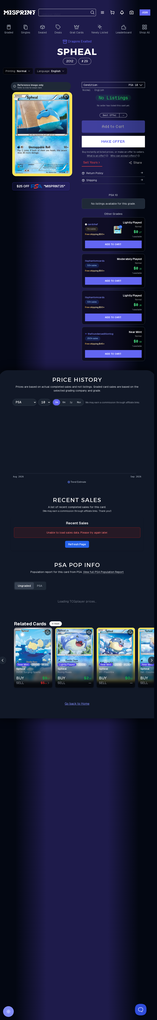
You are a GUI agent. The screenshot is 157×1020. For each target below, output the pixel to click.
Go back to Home (77, 703)
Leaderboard (124, 32)
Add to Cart (113, 126)
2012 (69, 61)
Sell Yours (90, 162)
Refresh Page (77, 544)
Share (137, 162)
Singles (25, 32)
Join (145, 12)
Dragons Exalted (80, 41)
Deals (58, 32)
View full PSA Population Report (103, 571)
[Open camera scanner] (131, 12)
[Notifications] (122, 12)
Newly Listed (100, 32)
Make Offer (113, 141)
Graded (8, 32)
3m (56, 402)
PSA (39, 585)
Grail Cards (77, 32)
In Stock (55, 624)
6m (63, 402)
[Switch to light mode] (8, 1011)
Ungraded (24, 585)
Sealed (42, 32)
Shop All (144, 32)
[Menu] (102, 12)
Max (79, 402)
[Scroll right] (152, 660)
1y (71, 402)
